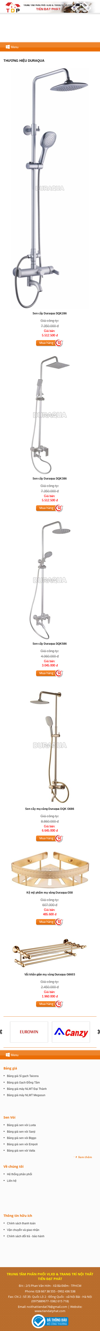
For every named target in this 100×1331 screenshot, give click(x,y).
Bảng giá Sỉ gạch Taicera (23, 1076)
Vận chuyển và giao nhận (23, 1230)
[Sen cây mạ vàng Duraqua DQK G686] (50, 745)
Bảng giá (10, 1068)
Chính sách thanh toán (21, 1223)
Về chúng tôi (13, 1166)
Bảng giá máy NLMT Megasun (26, 1095)
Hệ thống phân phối (19, 1174)
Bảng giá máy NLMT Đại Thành (27, 1089)
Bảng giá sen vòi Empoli (22, 1144)
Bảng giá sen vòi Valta (21, 1150)
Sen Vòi (9, 1117)
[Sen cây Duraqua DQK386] (50, 415)
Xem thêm (85, 1157)
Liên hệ (12, 1180)
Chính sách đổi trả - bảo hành (25, 1236)
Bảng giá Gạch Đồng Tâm (23, 1082)
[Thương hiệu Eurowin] (29, 1031)
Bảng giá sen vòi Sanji (21, 1131)
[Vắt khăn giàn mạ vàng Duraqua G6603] (50, 952)
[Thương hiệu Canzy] (70, 1031)
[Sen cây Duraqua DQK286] (50, 188)
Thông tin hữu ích (17, 1215)
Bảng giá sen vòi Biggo (21, 1138)
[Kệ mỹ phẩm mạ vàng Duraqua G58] (50, 869)
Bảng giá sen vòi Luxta (21, 1125)
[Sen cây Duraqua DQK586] (50, 580)
